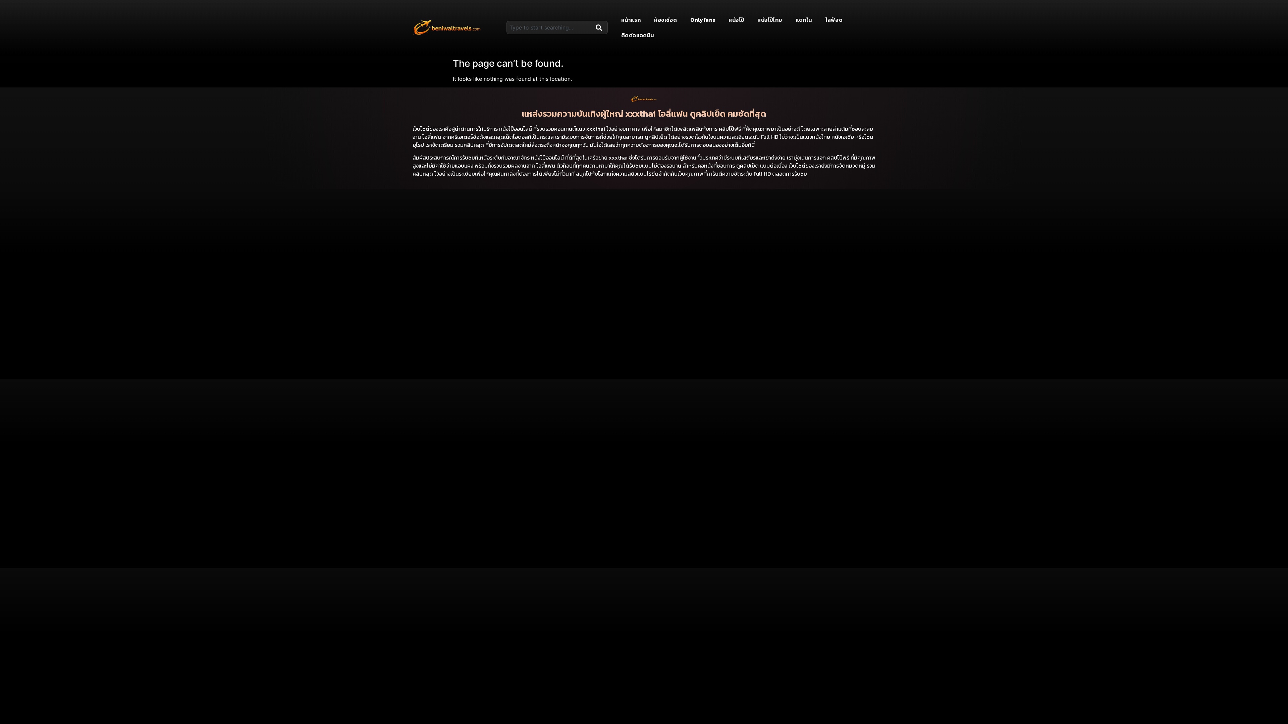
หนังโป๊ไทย (769, 20)
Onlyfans (702, 20)
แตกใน (804, 20)
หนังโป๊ (736, 20)
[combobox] (549, 27)
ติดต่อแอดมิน (637, 35)
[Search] (600, 27)
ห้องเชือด (665, 20)
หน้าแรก (631, 20)
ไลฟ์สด (834, 20)
